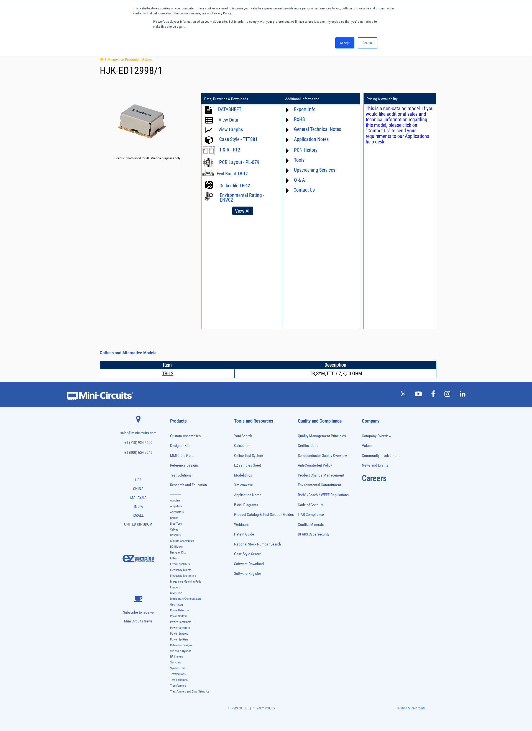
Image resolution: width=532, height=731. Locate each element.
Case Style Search (248, 554)
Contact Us (304, 190)
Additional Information (302, 99)
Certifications (308, 445)
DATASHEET (229, 109)
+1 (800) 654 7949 (138, 452)
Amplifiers (176, 506)
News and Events (375, 465)
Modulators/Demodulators (185, 599)
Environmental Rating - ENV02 (242, 197)
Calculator (242, 445)
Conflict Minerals (311, 524)
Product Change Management (321, 475)
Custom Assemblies (185, 436)
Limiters (175, 587)
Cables (174, 529)
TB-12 (167, 373)
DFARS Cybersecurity (313, 534)
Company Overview (376, 436)
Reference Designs (184, 465)
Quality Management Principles (322, 436)
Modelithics (243, 475)
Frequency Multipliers (183, 576)
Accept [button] (345, 43)
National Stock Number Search (257, 544)
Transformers (178, 686)
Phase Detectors (180, 610)
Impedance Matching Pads (185, 581)
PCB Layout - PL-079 (239, 162)
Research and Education (188, 485)
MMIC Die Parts (182, 455)
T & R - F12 (229, 150)
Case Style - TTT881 (238, 139)
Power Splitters (179, 639)
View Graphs (230, 129)
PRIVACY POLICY (263, 708)
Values (367, 445)
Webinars (241, 524)
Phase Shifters (178, 616)
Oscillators (176, 604)
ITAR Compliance (311, 514)
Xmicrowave (243, 485)
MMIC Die (176, 593)
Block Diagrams (246, 505)
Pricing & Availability (382, 99)
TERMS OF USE (238, 708)
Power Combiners (180, 622)
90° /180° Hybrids (180, 651)
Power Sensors (179, 633)
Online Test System (248, 455)
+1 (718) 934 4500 (138, 442)
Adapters (175, 500)
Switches (175, 662)
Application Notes (247, 495)
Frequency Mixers (180, 570)
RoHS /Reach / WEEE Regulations (323, 495)
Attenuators (177, 512)
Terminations (178, 674)
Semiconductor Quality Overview (322, 455)
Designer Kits (180, 445)
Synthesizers (177, 668)
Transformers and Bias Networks (189, 691)
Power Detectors (180, 628)
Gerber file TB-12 (234, 185)
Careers (374, 478)
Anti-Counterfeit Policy (315, 465)
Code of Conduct (310, 505)
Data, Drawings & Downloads (226, 99)
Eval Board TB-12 (232, 173)
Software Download (249, 564)
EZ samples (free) (247, 465)
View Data (228, 120)
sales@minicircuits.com (138, 433)
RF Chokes (176, 656)
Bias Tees (176, 524)
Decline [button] (367, 43)
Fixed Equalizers (180, 564)
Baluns (174, 518)
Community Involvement (381, 455)
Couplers (175, 535)
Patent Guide (244, 534)
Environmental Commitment (319, 485)
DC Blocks (176, 547)
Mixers (146, 59)
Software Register (247, 573)
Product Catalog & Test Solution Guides (264, 514)
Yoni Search (243, 436)
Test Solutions (180, 475)
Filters (174, 558)
